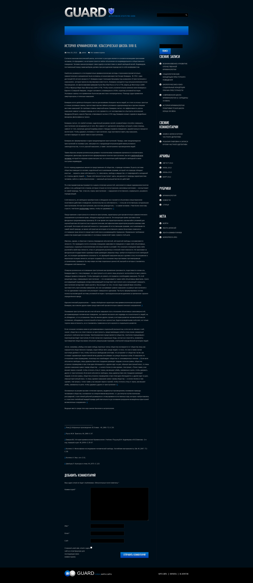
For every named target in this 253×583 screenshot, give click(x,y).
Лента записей (169, 228)
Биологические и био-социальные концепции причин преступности (174, 87)
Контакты (173, 574)
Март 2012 (167, 177)
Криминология (169, 195)
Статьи (166, 205)
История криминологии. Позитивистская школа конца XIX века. (174, 108)
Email (67, 533)
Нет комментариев (98, 53)
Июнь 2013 (167, 172)
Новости (167, 200)
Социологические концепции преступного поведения (174, 77)
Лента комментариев (172, 233)
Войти (165, 223)
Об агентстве (184, 574)
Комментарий (70, 489)
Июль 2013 (167, 168)
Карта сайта (163, 574)
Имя (67, 526)
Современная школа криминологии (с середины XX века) (175, 98)
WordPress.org (170, 237)
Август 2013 (168, 163)
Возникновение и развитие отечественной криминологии (175, 66)
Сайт (66, 541)
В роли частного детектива (175, 144)
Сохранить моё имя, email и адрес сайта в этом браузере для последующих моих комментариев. (77, 552)
